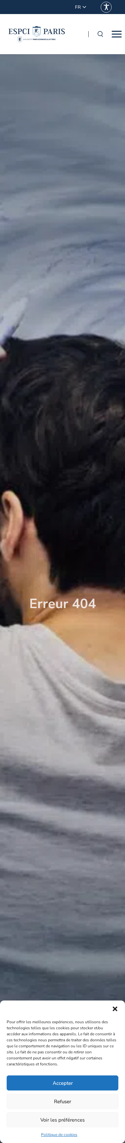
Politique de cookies (59, 1134)
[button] (115, 1009)
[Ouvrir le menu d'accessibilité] (106, 7)
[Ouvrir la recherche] (100, 34)
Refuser (62, 1101)
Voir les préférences (62, 1120)
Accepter (63, 1083)
